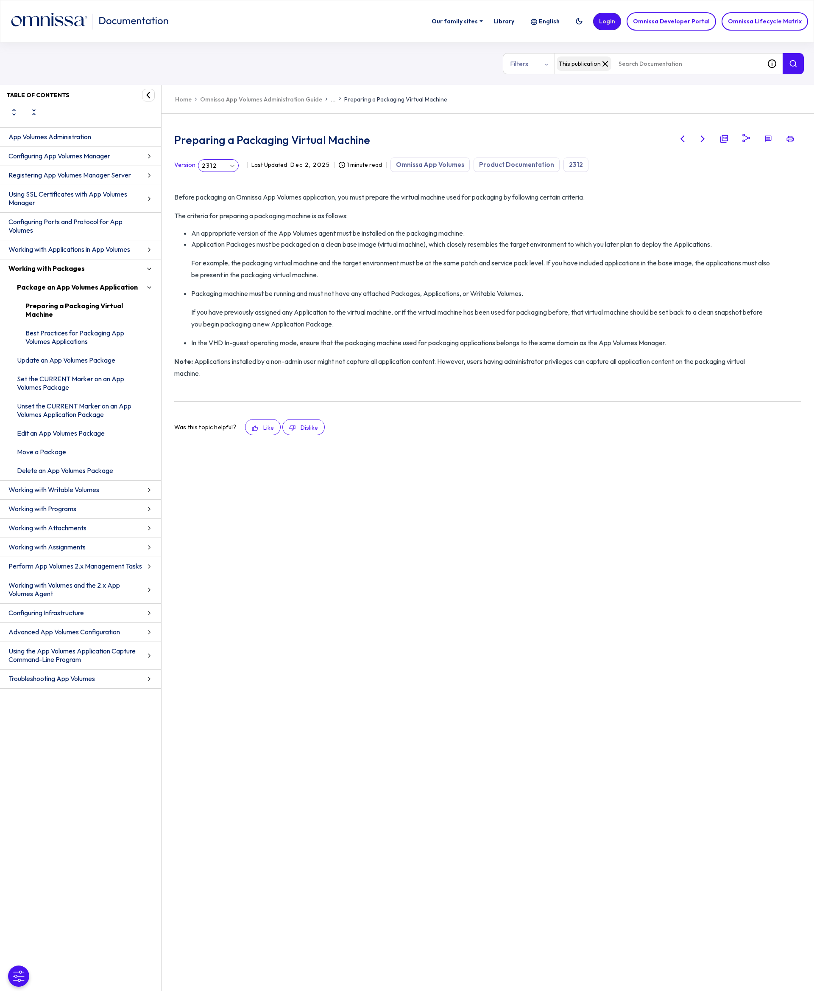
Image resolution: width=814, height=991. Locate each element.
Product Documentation (516, 164)
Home (183, 99)
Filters (519, 63)
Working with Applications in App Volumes (69, 249)
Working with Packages (46, 268)
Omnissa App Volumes (430, 164)
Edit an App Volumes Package (61, 433)
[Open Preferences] (18, 976)
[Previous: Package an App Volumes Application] (682, 139)
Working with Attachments (47, 528)
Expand (14, 112)
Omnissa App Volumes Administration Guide (261, 99)
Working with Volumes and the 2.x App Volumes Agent (64, 589)
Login (607, 21)
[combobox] (658, 63)
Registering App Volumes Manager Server (69, 175)
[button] (579, 21)
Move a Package (41, 452)
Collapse (34, 112)
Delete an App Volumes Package (65, 470)
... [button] (333, 99)
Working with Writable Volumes (53, 489)
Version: (185, 165)
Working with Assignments (47, 547)
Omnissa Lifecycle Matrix (765, 21)
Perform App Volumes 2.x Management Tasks (75, 566)
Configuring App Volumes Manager (59, 156)
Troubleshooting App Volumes (51, 678)
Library (503, 21)
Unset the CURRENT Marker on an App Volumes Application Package (74, 410)
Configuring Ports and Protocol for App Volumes (65, 225)
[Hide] (148, 95)
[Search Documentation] (793, 63)
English (549, 21)
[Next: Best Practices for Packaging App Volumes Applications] (702, 139)
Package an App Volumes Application (77, 287)
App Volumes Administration (49, 136)
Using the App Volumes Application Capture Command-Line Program (72, 655)
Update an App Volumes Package (66, 360)
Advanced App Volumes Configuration (64, 632)
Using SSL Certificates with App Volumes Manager (67, 198)
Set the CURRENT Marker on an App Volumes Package (70, 382)
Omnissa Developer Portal (671, 21)
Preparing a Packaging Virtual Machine (74, 309)
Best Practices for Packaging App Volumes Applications (74, 337)
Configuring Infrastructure (46, 612)
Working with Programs (42, 508)
